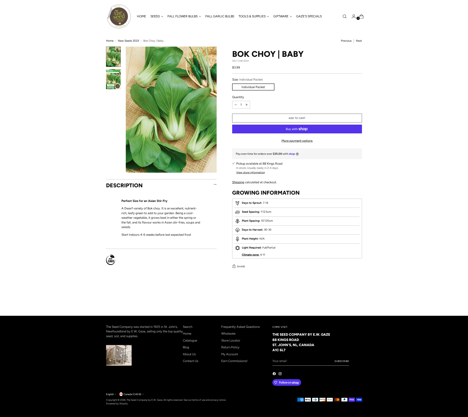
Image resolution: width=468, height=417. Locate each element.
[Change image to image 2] (113, 79)
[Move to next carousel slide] (359, 303)
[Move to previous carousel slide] (350, 303)
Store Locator (230, 340)
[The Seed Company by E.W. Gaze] (119, 16)
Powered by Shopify (117, 403)
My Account (229, 354)
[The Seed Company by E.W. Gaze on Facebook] (274, 374)
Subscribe (342, 361)
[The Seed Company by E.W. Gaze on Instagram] (280, 374)
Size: (247, 79)
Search (187, 327)
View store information (250, 172)
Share (241, 266)
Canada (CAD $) (132, 394)
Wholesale (228, 333)
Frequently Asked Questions (240, 327)
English (110, 394)
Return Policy (230, 347)
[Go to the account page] (352, 16)
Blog (186, 347)
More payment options (297, 141)
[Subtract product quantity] (235, 104)
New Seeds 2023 (128, 40)
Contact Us (190, 361)
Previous (346, 40)
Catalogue (190, 340)
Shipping (238, 182)
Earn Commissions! (234, 361)
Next (359, 40)
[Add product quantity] (246, 104)
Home (110, 40)
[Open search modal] (344, 16)
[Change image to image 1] (113, 57)
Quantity (238, 97)
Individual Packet (253, 87)
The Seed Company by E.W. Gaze (144, 399)
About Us (189, 354)
